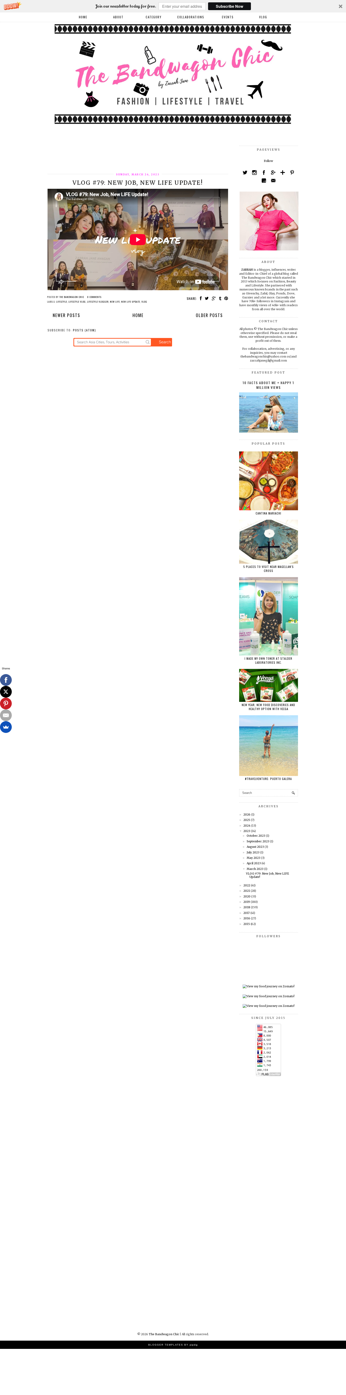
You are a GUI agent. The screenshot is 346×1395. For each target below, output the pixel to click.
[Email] (6, 715)
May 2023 (253, 858)
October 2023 (256, 835)
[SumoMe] (6, 727)
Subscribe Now (229, 6)
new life (115, 301)
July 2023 (253, 852)
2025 (246, 820)
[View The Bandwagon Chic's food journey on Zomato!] (268, 986)
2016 (246, 918)
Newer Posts (66, 315)
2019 (246, 902)
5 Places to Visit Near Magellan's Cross (268, 569)
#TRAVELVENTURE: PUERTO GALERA (268, 779)
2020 (246, 896)
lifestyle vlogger (98, 301)
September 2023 (258, 841)
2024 (246, 825)
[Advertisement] (133, 156)
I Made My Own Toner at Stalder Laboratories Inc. (268, 660)
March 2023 (255, 869)
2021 (246, 890)
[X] (6, 692)
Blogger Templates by (173, 1344)
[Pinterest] (6, 703)
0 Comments (94, 297)
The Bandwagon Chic (164, 1334)
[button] (173, 6)
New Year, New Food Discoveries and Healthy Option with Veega (268, 707)
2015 (246, 924)
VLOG (263, 17)
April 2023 (254, 863)
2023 (246, 831)
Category (154, 17)
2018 (246, 907)
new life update (130, 301)
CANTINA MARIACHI (268, 513)
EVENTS (228, 17)
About (118, 17)
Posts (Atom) (84, 330)
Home (83, 17)
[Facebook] (6, 680)
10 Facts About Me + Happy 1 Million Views (268, 385)
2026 (246, 814)
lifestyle (61, 301)
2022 (246, 885)
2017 (246, 913)
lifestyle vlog (77, 301)
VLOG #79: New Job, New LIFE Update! (137, 182)
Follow (268, 161)
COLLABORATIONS (190, 17)
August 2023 (255, 846)
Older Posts (209, 315)
